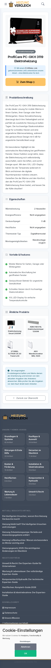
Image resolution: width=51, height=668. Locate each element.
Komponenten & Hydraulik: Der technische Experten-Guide (22, 580)
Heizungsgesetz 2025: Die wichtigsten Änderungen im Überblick (21, 549)
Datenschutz (10, 613)
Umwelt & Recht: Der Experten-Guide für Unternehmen (21, 564)
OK (25, 653)
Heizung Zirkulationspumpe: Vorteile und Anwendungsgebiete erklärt (22, 533)
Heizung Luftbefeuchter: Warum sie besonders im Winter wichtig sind (25, 541)
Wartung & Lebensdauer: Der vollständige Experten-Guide (22, 572)
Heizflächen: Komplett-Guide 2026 (19, 587)
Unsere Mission (12, 618)
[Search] (42, 4)
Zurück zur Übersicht (27, 398)
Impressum (10, 607)
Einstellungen (25, 641)
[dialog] (25, 641)
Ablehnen (25, 646)
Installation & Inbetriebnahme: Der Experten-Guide (24, 593)
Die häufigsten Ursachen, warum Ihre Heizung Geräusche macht (24, 517)
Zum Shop (26, 82)
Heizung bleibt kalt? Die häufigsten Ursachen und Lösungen (24, 525)
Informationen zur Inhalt (16, 623)
